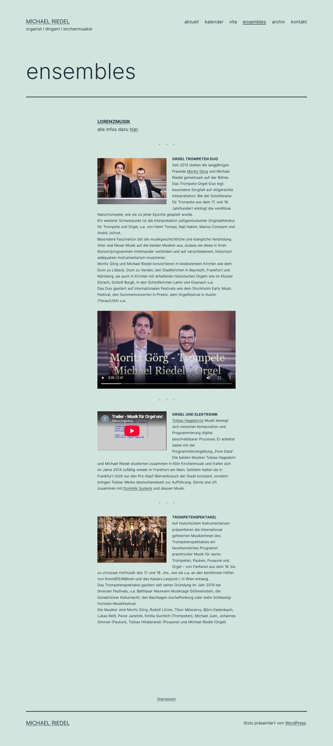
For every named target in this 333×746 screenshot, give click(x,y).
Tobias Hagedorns (187, 420)
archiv (278, 22)
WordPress (295, 723)
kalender (214, 22)
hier (134, 129)
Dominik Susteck (137, 488)
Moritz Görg (197, 171)
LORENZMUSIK (113, 121)
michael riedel (48, 21)
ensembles (254, 22)
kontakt (299, 22)
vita (233, 22)
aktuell (191, 22)
